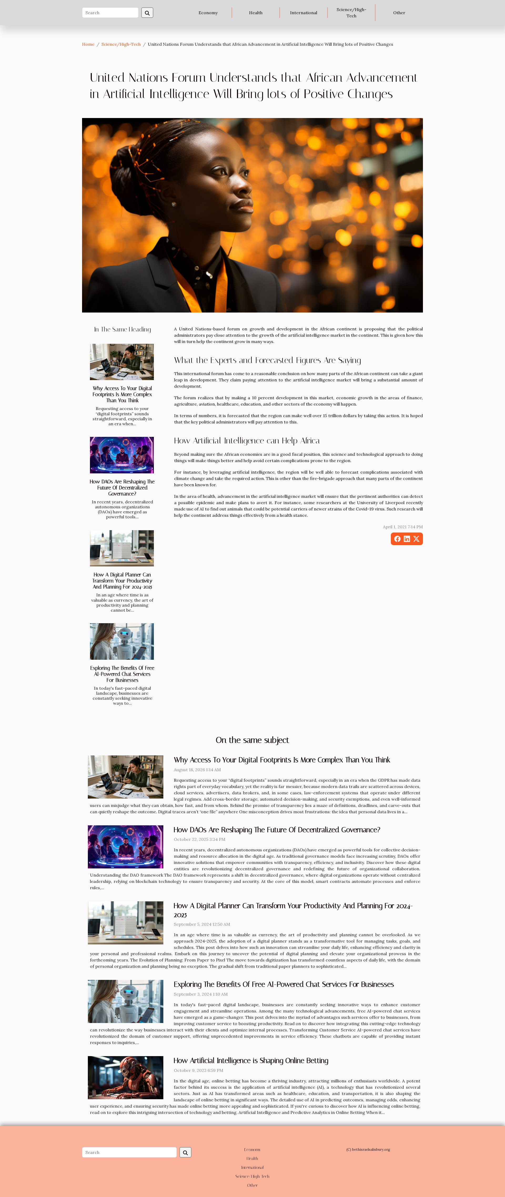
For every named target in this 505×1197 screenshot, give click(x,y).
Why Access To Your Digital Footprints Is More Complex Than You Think (122, 394)
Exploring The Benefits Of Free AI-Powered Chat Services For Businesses (122, 674)
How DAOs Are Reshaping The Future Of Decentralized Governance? (122, 488)
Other (399, 12)
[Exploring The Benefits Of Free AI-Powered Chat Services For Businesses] (122, 641)
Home (88, 44)
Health (255, 12)
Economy (208, 12)
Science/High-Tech (351, 12)
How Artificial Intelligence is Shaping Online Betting (251, 1060)
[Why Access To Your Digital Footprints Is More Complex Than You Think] (122, 362)
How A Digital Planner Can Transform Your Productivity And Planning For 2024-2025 (122, 581)
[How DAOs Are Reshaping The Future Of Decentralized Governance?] (122, 455)
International (303, 12)
